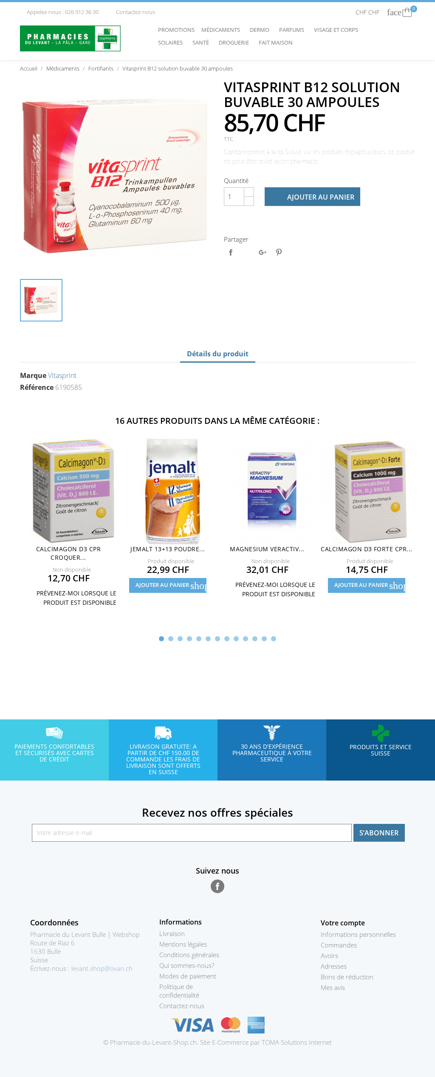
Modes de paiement (187, 976)
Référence (37, 387)
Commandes (339, 945)
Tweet (247, 252)
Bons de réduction (347, 977)
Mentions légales (183, 944)
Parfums (293, 30)
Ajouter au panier (313, 197)
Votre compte (343, 923)
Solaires (172, 42)
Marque (33, 375)
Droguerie (236, 42)
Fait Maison (276, 42)
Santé (202, 42)
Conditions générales (189, 954)
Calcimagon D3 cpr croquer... (68, 553)
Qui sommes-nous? (186, 965)
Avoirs (329, 955)
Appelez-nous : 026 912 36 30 (60, 12)
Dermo (262, 30)
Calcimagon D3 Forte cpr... (366, 549)
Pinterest (278, 252)
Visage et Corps (338, 30)
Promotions (176, 30)
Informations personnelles (358, 934)
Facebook (217, 886)
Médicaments (222, 30)
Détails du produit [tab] (218, 353)
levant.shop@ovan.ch (102, 968)
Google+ (262, 252)
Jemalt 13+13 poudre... (167, 549)
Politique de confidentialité (179, 990)
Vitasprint (62, 375)
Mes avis (333, 987)
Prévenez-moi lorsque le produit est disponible (71, 597)
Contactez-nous (132, 12)
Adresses (334, 966)
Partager (230, 252)
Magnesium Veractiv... (267, 549)
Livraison (172, 933)
